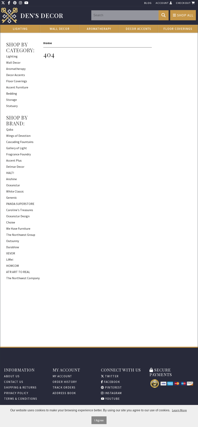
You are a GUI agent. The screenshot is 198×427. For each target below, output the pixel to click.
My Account (62, 376)
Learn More (179, 410)
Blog (148, 3)
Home (47, 43)
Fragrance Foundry (18, 154)
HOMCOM (12, 266)
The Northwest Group (20, 235)
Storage (11, 100)
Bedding (11, 93)
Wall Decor (60, 29)
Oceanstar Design (18, 216)
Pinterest (113, 387)
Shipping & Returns (20, 387)
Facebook (111, 382)
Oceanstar (13, 185)
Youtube (112, 398)
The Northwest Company (23, 278)
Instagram (113, 393)
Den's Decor (41, 16)
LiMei (9, 259)
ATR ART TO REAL (18, 272)
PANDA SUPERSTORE (20, 204)
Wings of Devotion (18, 136)
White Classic (15, 191)
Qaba (9, 129)
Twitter (111, 376)
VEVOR (10, 253)
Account (163, 3)
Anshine (11, 179)
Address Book (64, 393)
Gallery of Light (16, 148)
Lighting (20, 29)
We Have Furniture (18, 228)
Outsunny (12, 241)
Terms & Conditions (20, 398)
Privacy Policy (16, 393)
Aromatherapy (99, 29)
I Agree (99, 420)
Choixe (10, 222)
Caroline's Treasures (19, 210)
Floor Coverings (177, 29)
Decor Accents (138, 29)
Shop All (184, 15)
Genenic (11, 197)
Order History (65, 382)
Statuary (12, 106)
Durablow (12, 247)
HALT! (10, 173)
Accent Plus (14, 160)
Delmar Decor (15, 167)
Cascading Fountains (19, 142)
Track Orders (64, 387)
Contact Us (13, 382)
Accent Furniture (17, 87)
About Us (12, 376)
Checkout (184, 3)
